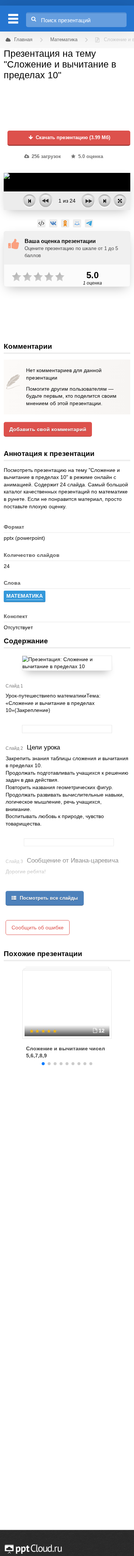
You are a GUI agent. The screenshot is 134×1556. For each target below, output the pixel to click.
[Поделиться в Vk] (53, 223)
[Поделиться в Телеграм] (89, 223)
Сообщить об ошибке (38, 927)
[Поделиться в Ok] (65, 223)
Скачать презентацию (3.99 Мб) (72, 137)
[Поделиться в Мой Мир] (77, 223)
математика (24, 596)
